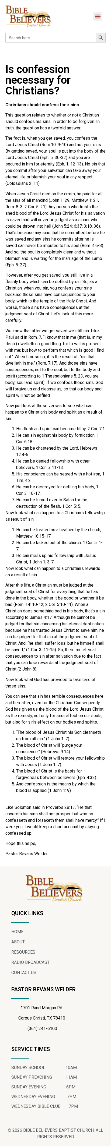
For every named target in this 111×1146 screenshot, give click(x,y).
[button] (97, 16)
